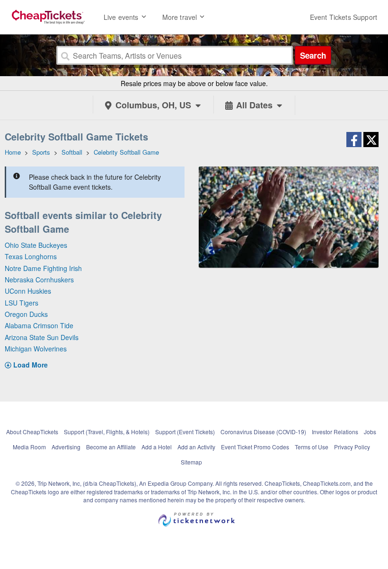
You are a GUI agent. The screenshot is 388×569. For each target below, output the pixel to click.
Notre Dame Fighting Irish (43, 268)
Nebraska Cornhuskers (39, 279)
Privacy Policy (352, 447)
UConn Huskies (28, 291)
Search (313, 55)
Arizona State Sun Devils (42, 337)
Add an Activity (196, 447)
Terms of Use (311, 447)
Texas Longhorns (31, 256)
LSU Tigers (21, 302)
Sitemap (191, 462)
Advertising (66, 447)
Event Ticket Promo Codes (255, 447)
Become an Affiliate (111, 447)
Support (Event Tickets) (185, 432)
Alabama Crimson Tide (39, 325)
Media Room (29, 447)
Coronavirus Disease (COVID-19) (263, 432)
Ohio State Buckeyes (36, 245)
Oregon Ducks (26, 314)
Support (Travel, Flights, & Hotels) (107, 432)
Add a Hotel (156, 447)
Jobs (370, 432)
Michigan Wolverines (36, 348)
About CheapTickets (32, 432)
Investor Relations (335, 432)
